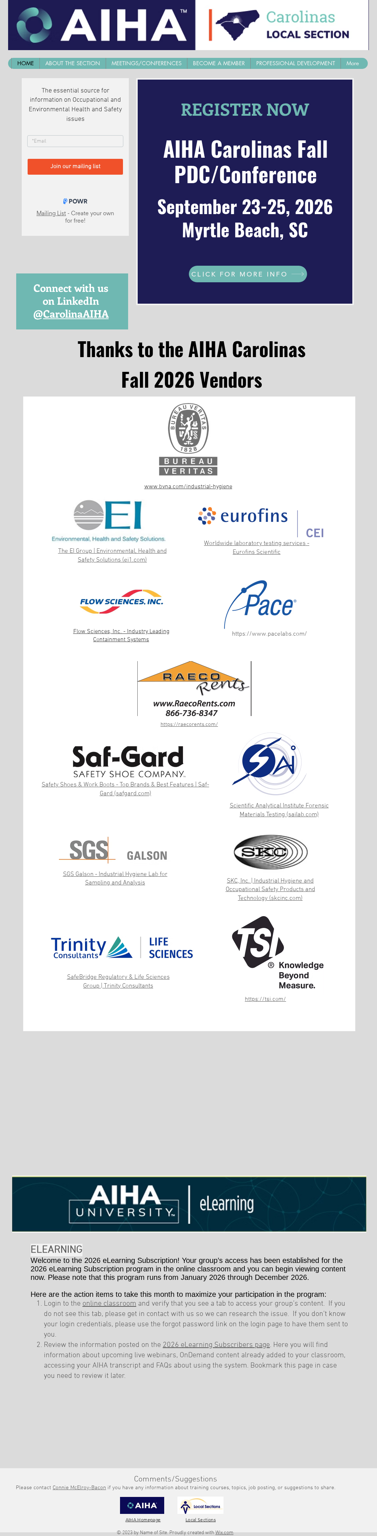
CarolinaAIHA (76, 313)
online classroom (109, 1303)
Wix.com (224, 1533)
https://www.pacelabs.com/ (269, 634)
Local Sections (201, 1519)
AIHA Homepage (143, 1519)
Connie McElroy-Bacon (79, 1487)
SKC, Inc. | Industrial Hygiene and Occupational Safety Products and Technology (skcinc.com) (270, 890)
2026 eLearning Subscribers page (216, 1345)
